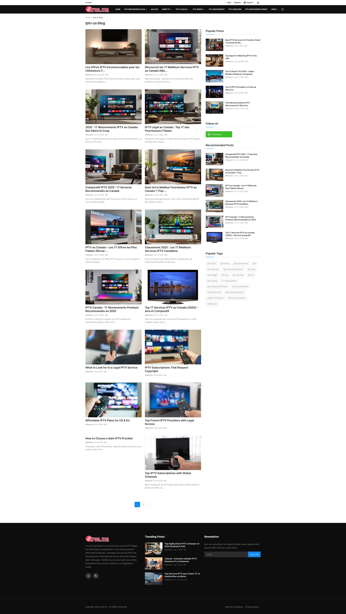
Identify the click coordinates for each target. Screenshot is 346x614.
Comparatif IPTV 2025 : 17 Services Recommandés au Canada (108, 189)
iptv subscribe (234, 9)
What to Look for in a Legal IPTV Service (111, 367)
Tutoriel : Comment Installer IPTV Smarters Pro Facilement (180, 560)
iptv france (225, 263)
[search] (282, 9)
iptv (254, 263)
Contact (88, 2)
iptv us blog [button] (181, 9)
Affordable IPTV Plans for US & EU (107, 420)
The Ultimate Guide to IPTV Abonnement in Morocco (237, 104)
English (249, 2)
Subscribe (254, 554)
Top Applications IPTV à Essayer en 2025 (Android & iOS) (181, 545)
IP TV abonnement (229, 281)
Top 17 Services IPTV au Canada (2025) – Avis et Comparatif (171, 309)
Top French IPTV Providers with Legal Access (169, 422)
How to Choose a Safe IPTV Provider (109, 438)
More (273, 9)
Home (117, 9)
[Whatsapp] (88, 576)
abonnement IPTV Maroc (217, 286)
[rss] (96, 576)
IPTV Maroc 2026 (214, 292)
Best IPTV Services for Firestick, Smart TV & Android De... (242, 41)
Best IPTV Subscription (235, 292)
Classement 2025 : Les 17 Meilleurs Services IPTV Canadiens (168, 249)
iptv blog (251, 269)
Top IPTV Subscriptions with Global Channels (168, 475)
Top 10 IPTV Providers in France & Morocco (240, 88)
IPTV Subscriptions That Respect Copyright (166, 369)
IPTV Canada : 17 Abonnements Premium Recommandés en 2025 (112, 309)
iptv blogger (212, 275)
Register (237, 2)
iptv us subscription (240, 286)
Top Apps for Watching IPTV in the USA (241, 56)
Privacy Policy (252, 606)
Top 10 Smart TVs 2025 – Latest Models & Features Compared (239, 72)
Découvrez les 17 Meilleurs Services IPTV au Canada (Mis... (172, 69)
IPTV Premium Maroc (236, 298)
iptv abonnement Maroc (256, 9)
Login (229, 2)
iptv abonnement (217, 9)
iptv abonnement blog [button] (134, 9)
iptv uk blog (212, 281)
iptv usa (225, 275)
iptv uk (250, 275)
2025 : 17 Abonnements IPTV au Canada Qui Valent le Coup (111, 129)
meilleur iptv (212, 304)
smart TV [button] (166, 9)
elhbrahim (89, 75)
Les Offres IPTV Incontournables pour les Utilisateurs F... (112, 69)
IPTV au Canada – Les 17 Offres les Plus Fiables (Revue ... (111, 249)
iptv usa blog (238, 275)
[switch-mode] (259, 3)
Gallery (154, 9)
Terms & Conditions (234, 606)
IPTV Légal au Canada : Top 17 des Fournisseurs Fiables (167, 129)
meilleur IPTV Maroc (215, 298)
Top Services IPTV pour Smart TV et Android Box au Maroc (182, 575)
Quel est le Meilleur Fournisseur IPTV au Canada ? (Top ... (171, 189)
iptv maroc (198, 9)
